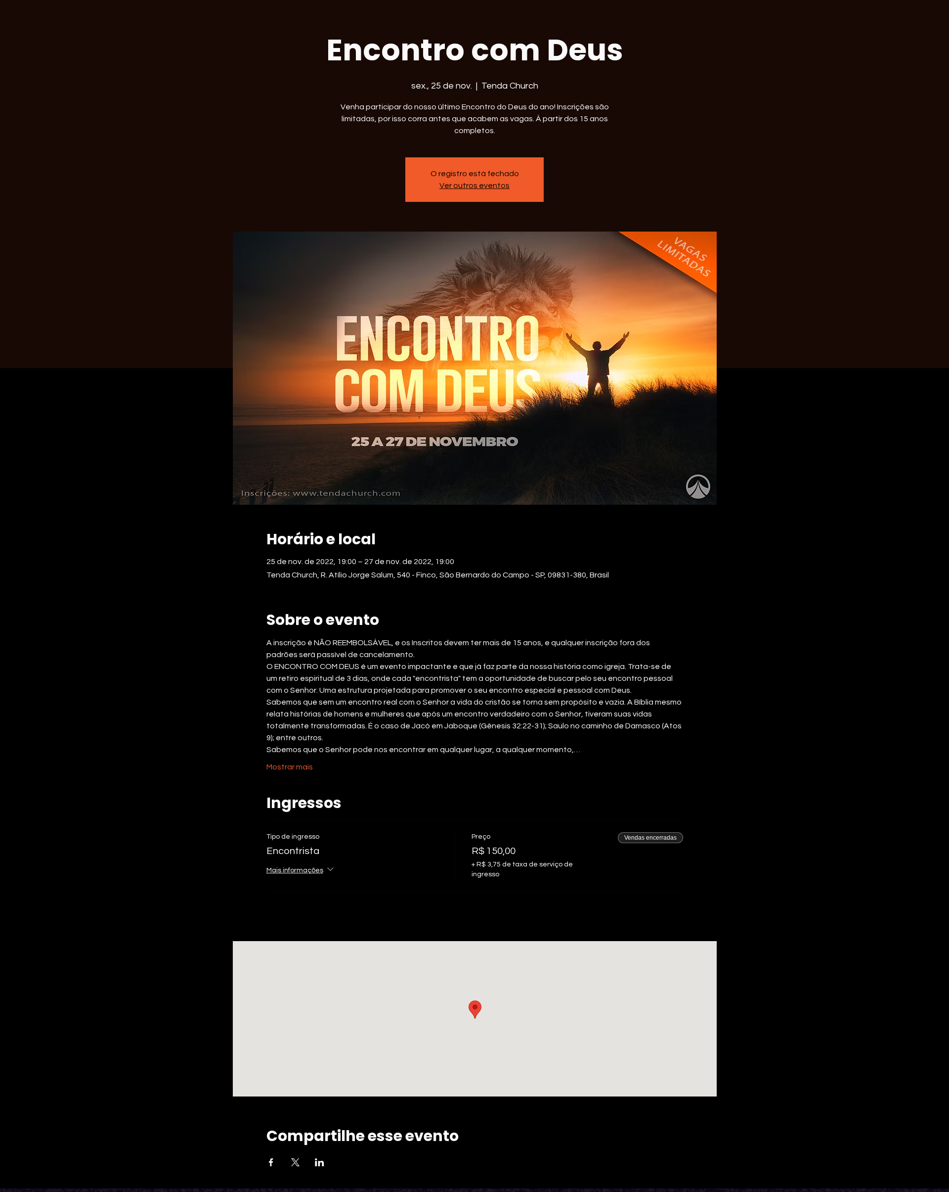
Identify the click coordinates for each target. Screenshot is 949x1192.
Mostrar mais (289, 767)
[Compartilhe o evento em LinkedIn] (319, 1162)
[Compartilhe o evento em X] (295, 1162)
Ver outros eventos (474, 186)
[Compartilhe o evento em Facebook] (271, 1162)
